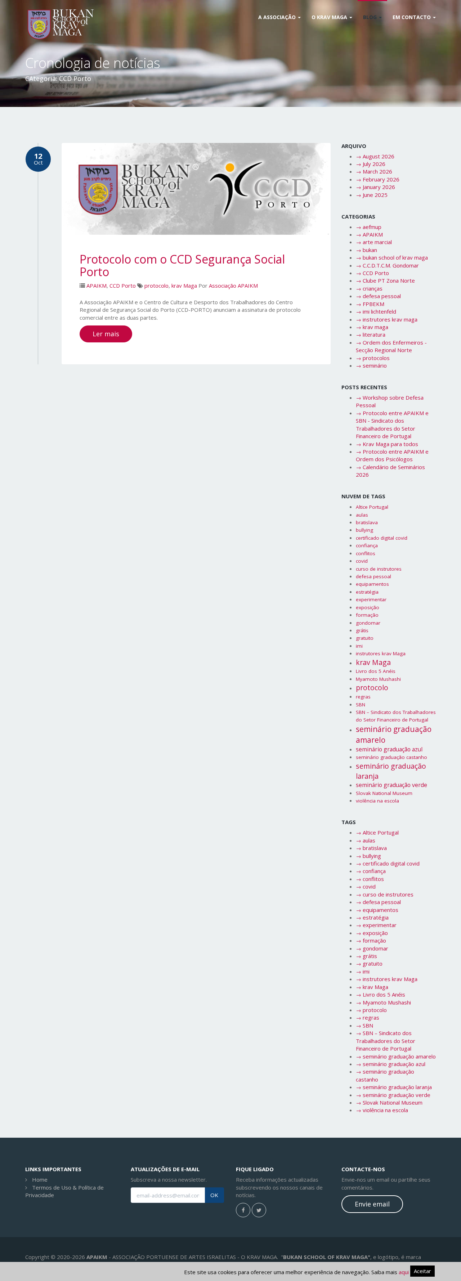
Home (40, 1179)
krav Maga (184, 285)
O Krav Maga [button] (330, 17)
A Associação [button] (277, 17)
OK (214, 1195)
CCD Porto (122, 285)
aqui (404, 1272)
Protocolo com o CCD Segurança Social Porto (182, 265)
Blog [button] (370, 17)
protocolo (156, 285)
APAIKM (96, 285)
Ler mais (106, 333)
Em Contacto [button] (412, 17)
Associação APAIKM (233, 285)
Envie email (372, 1204)
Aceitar (422, 1271)
